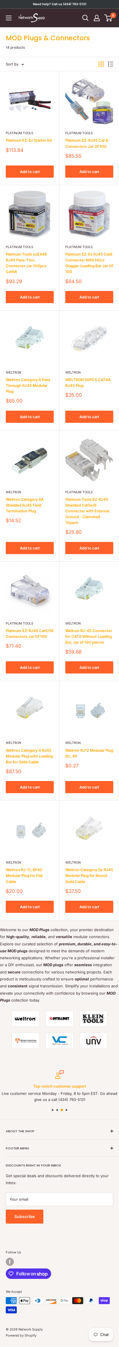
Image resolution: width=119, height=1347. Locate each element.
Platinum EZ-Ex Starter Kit (29, 140)
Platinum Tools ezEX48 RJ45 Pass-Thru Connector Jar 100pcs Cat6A (26, 263)
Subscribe (24, 1216)
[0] (108, 17)
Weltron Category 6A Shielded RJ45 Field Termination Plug (25, 505)
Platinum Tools (19, 133)
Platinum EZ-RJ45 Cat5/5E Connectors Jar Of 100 (30, 633)
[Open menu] (9, 18)
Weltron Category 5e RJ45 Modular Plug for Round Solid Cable (89, 875)
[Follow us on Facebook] (10, 1262)
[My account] (97, 18)
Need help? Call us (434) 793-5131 (59, 4)
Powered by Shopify (21, 1335)
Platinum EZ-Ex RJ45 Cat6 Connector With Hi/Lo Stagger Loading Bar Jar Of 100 (89, 263)
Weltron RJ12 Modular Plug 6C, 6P (89, 753)
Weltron (13, 372)
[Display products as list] (110, 64)
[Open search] (85, 18)
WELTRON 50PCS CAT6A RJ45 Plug (88, 382)
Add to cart (30, 171)
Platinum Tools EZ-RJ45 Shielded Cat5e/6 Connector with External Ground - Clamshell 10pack (87, 511)
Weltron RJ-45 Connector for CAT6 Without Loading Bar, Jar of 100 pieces (88, 636)
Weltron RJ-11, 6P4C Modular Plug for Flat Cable (24, 875)
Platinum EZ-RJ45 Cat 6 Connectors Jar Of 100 (86, 143)
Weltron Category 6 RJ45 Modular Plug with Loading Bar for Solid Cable (29, 756)
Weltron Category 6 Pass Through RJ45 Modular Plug (28, 385)
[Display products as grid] (101, 64)
